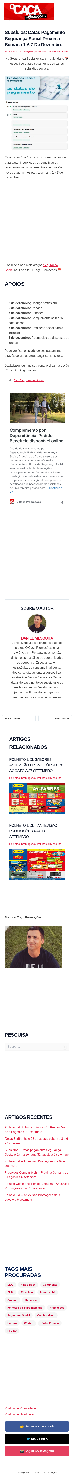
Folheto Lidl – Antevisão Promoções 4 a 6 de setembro (33, 831)
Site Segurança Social (29, 380)
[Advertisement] (37, 223)
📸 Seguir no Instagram (37, 1451)
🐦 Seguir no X (37, 1438)
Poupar (12, 1330)
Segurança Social (18, 1315)
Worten (28, 1323)
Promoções (57, 1307)
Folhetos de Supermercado (25, 1307)
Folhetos (14, 777)
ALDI (10, 1292)
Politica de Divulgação (20, 1414)
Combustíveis (46, 1315)
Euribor (12, 1323)
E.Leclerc (27, 1292)
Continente (50, 1284)
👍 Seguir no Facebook (37, 1426)
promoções (28, 777)
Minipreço (31, 1299)
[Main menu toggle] (66, 12)
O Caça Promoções (7, 20)
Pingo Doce (28, 1284)
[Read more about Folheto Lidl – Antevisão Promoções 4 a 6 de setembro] (37, 864)
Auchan (12, 1299)
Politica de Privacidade (20, 1408)
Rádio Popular (50, 1323)
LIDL (10, 1284)
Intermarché (47, 1292)
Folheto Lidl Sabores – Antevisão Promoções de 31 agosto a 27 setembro (36, 765)
